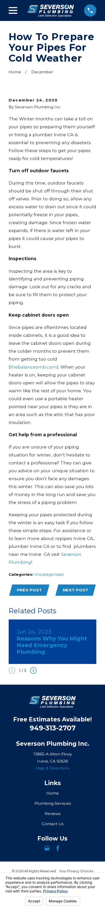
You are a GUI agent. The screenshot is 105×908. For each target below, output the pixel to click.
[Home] (51, 10)
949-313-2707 (53, 728)
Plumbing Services (52, 803)
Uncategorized (48, 574)
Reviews (52, 813)
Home (52, 793)
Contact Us (52, 823)
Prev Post (29, 590)
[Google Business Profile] (47, 848)
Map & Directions (52, 768)
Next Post (75, 590)
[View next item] (33, 670)
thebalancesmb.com (33, 367)
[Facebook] (57, 848)
